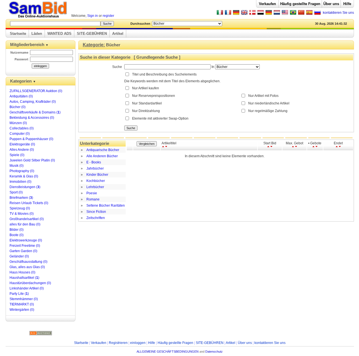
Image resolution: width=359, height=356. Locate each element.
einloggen (138, 343)
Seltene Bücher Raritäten (105, 205)
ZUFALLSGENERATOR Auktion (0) (36, 91)
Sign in (92, 16)
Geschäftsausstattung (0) (28, 262)
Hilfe (347, 4)
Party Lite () (19, 294)
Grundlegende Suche (157, 57)
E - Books (93, 162)
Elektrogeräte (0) (22, 144)
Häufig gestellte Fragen (300, 4)
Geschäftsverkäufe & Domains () (35, 112)
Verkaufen (267, 4)
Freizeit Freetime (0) (25, 246)
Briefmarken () (21, 198)
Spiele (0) (17, 155)
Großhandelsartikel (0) (27, 219)
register (108, 16)
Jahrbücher (95, 168)
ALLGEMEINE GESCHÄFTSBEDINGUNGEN (168, 351)
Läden (36, 33)
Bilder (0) (17, 230)
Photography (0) (22, 171)
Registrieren (118, 343)
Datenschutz (214, 351)
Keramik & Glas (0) (24, 176)
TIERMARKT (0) (22, 304)
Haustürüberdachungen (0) (30, 283)
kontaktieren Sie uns (338, 13)
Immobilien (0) (20, 182)
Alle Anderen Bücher (102, 156)
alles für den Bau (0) (25, 224)
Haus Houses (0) (22, 272)
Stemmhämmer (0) (24, 299)
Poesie (91, 193)
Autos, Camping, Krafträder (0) (33, 102)
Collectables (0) (22, 128)
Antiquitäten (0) (21, 96)
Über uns (331, 4)
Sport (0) (16, 192)
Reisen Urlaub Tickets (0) (29, 203)
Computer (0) (20, 134)
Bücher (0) (18, 107)
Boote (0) (17, 235)
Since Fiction (96, 212)
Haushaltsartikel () (24, 278)
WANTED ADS (59, 33)
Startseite (18, 33)
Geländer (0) (19, 256)
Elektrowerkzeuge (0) (26, 240)
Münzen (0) (18, 123)
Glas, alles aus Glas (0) (27, 267)
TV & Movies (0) (22, 214)
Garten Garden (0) (23, 251)
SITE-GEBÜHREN (92, 33)
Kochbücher (95, 181)
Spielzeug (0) (20, 208)
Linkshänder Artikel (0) (27, 288)
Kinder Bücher (97, 175)
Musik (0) (17, 166)
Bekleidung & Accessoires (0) (32, 118)
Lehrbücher (95, 187)
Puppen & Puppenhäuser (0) (31, 139)
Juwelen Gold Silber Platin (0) (32, 160)
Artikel (117, 33)
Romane (93, 199)
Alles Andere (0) (22, 150)
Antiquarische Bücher (102, 150)
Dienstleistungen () (25, 187)
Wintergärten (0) (22, 310)
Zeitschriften (95, 218)
